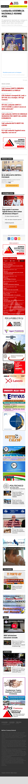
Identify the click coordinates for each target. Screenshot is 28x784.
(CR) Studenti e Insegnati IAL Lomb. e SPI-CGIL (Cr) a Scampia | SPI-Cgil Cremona (14, 98)
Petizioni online (7, 159)
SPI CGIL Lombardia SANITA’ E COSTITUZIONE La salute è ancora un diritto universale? (14, 107)
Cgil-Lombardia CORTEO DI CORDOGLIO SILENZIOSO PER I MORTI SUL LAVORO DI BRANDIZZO (14, 116)
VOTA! (14, 226)
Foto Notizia (8, 569)
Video (6, 617)
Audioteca (7, 652)
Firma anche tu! (12, 185)
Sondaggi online (8, 193)
